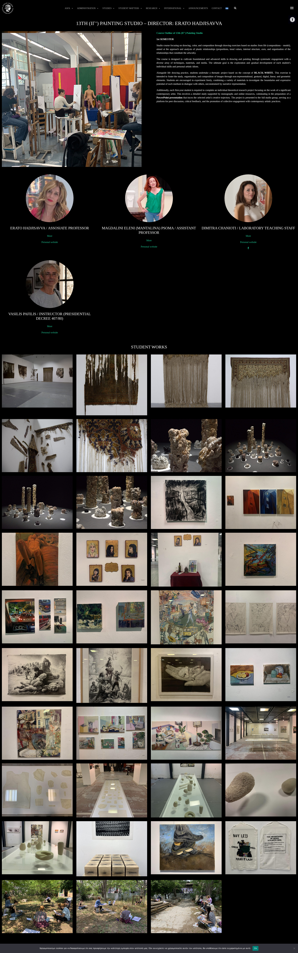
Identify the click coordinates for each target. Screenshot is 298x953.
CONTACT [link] (217, 8)
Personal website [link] (49, 242)
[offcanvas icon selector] (292, 8)
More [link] (49, 236)
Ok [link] (255, 948)
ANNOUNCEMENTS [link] (198, 8)
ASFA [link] (67, 8)
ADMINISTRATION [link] (86, 8)
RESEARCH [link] (151, 8)
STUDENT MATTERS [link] (128, 8)
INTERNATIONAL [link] (173, 8)
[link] (292, 20)
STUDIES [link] (107, 8)
